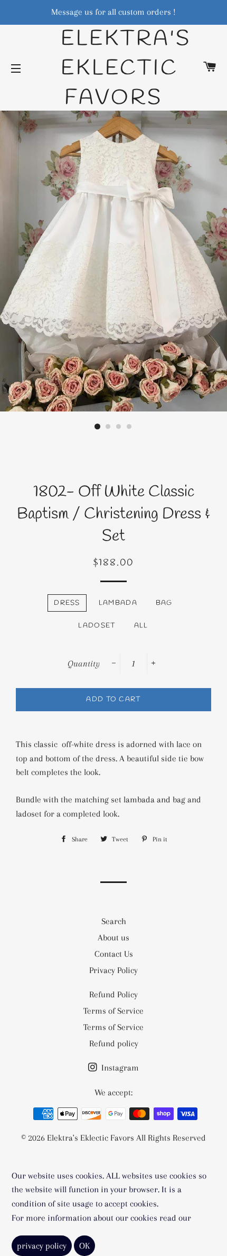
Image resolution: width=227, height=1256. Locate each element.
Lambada (118, 602)
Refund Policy (113, 994)
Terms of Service (113, 1011)
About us (113, 938)
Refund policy (113, 1043)
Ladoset (96, 625)
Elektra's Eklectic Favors (113, 68)
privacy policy (42, 1246)
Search (113, 921)
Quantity (84, 664)
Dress (67, 602)
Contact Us (113, 954)
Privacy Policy (113, 970)
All (141, 625)
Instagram (119, 1068)
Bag (164, 602)
